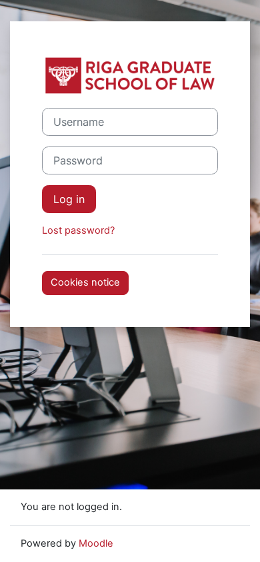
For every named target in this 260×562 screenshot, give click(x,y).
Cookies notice (85, 282)
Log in (69, 199)
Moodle (96, 543)
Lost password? (78, 230)
